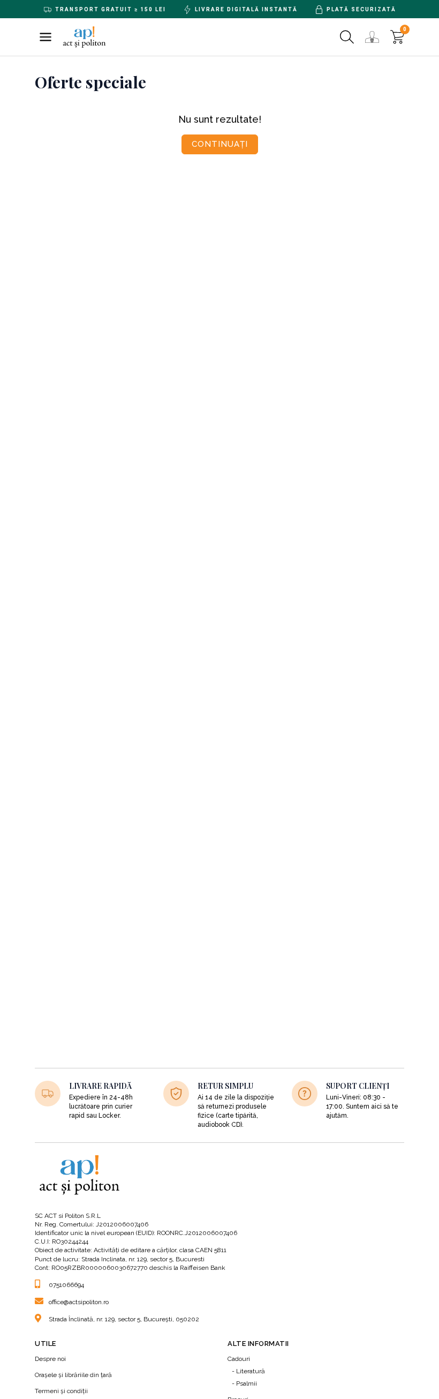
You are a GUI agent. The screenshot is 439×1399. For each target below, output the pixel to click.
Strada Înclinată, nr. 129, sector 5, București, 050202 (124, 1319)
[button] (45, 37)
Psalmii (246, 1383)
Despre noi (50, 1359)
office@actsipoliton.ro (79, 1302)
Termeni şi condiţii (61, 1391)
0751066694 (66, 1285)
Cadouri (239, 1359)
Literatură (250, 1371)
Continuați (220, 144)
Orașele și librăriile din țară (73, 1375)
